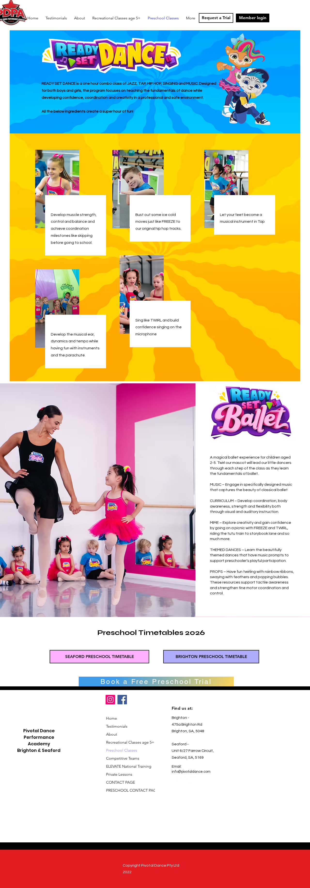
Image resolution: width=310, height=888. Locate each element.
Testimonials (116, 726)
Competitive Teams (122, 758)
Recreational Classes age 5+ (128, 742)
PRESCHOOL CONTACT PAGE (128, 790)
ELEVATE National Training (128, 766)
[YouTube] (192, 780)
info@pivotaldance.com (191, 771)
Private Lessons (119, 774)
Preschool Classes (121, 750)
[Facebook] (122, 699)
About (111, 734)
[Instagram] (110, 699)
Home (111, 718)
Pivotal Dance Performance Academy (39, 737)
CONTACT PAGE (120, 782)
